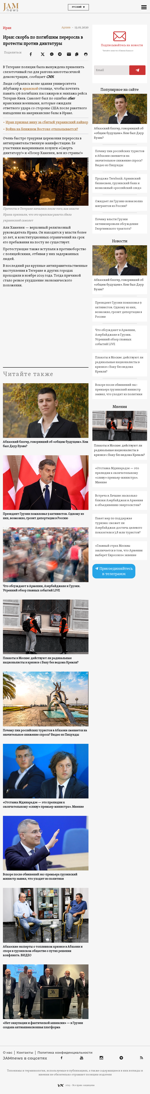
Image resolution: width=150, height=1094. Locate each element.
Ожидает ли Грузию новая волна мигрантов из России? (119, 203)
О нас (7, 1052)
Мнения (119, 406)
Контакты (25, 1052)
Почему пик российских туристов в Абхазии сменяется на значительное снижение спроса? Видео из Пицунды (45, 733)
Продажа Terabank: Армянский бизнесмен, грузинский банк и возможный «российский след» (118, 183)
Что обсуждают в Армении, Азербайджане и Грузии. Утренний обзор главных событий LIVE (41, 588)
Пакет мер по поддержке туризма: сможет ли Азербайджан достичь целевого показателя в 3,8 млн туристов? (118, 526)
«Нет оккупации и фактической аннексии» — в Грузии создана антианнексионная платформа (43, 1025)
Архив (67, 27)
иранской (30, 89)
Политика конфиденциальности (65, 1052)
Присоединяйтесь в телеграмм (116, 571)
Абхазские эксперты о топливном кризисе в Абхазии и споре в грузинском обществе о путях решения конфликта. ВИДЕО (43, 951)
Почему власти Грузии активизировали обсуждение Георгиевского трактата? (116, 224)
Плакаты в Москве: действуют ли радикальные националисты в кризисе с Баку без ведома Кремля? (41, 660)
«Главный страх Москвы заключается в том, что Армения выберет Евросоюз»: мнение (119, 550)
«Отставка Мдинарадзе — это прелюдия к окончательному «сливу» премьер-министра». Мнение (43, 805)
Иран (7, 28)
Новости (119, 241)
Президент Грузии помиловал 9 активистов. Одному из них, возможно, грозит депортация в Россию (43, 516)
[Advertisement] (75, 330)
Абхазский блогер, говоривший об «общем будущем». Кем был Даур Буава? (45, 444)
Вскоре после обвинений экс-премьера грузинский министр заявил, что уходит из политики (40, 877)
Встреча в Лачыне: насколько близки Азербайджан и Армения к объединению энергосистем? (119, 500)
